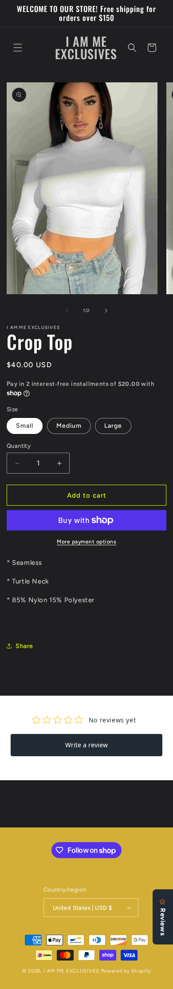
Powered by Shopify (126, 971)
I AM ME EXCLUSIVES (72, 971)
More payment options (86, 542)
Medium (69, 426)
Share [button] (24, 646)
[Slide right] (106, 310)
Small (24, 426)
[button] (18, 47)
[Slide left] (67, 310)
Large (113, 426)
